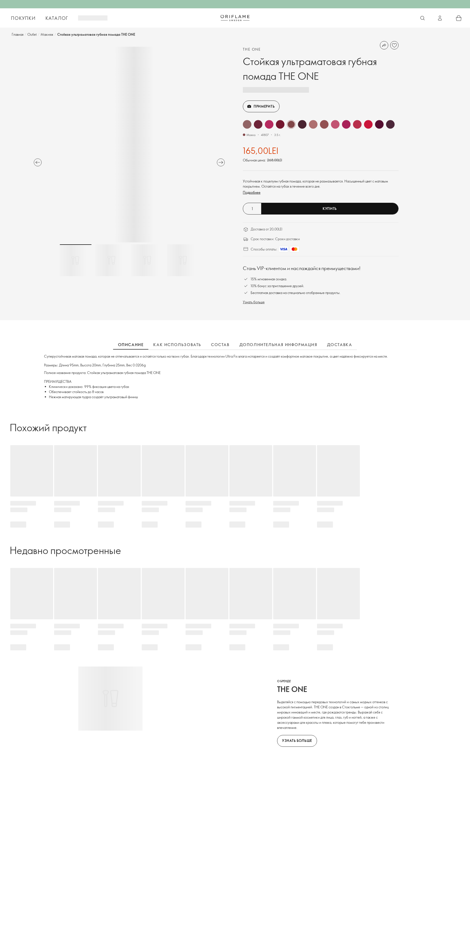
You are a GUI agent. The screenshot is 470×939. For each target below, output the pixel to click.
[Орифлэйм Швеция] (235, 17)
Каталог (57, 18)
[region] (129, 144)
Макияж (47, 34)
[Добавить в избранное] (394, 45)
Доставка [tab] (339, 344)
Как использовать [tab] (177, 344)
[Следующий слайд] (221, 162)
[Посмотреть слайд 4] (183, 260)
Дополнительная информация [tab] (278, 344)
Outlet (32, 34)
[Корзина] (459, 18)
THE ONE (252, 49)
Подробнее (251, 192)
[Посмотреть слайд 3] (147, 260)
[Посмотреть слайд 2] (111, 260)
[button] (247, 124)
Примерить (264, 106)
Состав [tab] (220, 344)
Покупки (23, 18)
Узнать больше (254, 302)
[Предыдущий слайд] (38, 162)
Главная (18, 34)
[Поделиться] (384, 45)
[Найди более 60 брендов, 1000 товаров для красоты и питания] (422, 18)
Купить (330, 208)
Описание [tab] (131, 344)
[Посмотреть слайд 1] (76, 260)
